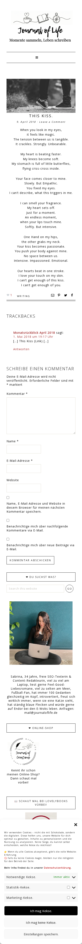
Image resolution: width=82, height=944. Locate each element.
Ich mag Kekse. (41, 911)
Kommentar (17, 394)
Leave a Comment (52, 121)
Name (13, 441)
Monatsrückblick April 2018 (34, 333)
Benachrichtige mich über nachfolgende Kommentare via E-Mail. (37, 528)
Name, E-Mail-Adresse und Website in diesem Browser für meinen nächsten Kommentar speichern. (36, 507)
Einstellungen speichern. (41, 934)
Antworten (21, 349)
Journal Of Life (41, 26)
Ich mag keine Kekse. (41, 922)
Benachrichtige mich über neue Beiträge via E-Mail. (40, 547)
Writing (23, 296)
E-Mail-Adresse (20, 461)
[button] (76, 825)
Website (13, 480)
